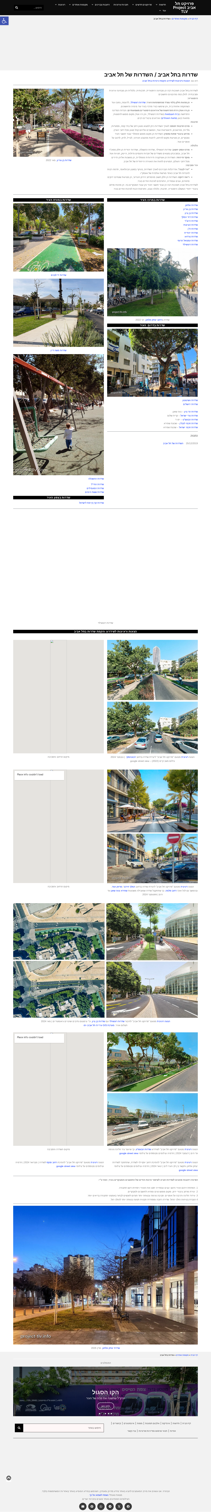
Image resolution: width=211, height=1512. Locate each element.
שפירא (124, 890)
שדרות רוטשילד (138, 102)
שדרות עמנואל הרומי (187, 240)
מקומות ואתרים (80, 4)
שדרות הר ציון (191, 411)
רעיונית (184, 757)
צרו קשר (131, 1431)
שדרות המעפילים (95, 488)
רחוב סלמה (171, 890)
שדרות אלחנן (191, 205)
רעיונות (61, 4)
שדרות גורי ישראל (189, 415)
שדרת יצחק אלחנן (111, 1348)
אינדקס (166, 1423)
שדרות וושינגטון (190, 400)
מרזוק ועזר (117, 886)
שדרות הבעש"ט (190, 419)
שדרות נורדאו (191, 236)
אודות (173, 1431)
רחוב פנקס (52, 1162)
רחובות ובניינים (102, 4)
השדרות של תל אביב (173, 443)
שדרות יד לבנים (58, 275)
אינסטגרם (129, 1423)
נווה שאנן (115, 890)
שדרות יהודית (191, 232)
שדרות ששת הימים (94, 492)
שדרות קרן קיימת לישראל (91, 502)
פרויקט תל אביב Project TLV (184, 7)
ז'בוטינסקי (131, 757)
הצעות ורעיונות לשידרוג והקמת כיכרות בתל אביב (166, 80)
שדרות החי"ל (97, 484)
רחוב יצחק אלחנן (154, 319)
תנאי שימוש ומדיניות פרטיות (153, 1431)
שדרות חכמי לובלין (189, 423)
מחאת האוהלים (169, 118)
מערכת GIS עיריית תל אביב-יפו (99, 1025)
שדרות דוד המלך (189, 217)
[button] (4, 21)
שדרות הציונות (190, 224)
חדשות (162, 4)
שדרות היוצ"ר (191, 221)
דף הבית (193, 18)
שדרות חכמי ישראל (188, 427)
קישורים (117, 1423)
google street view (128, 1153)
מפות (139, 1423)
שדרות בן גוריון (64, 160)
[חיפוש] (17, 8)
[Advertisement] (105, 45)
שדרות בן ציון (191, 213)
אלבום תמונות (152, 1423)
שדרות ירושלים (190, 404)
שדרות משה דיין (58, 350)
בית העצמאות (172, 114)
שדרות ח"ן (193, 228)
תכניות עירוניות (121, 4)
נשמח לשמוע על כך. (98, 1495)
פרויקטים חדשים (144, 4)
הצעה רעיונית (163, 1021)
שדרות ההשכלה (96, 478)
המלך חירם (129, 886)
